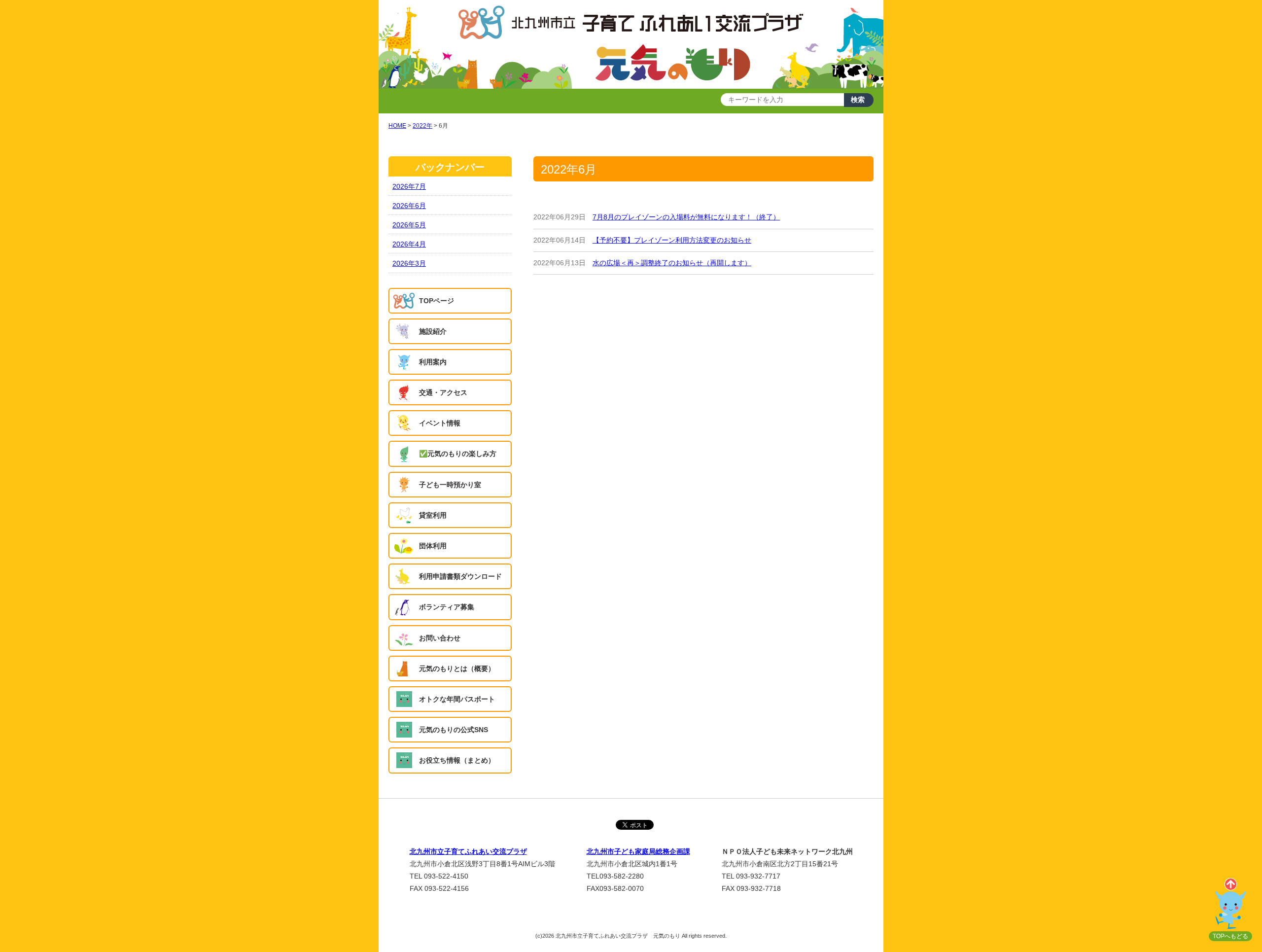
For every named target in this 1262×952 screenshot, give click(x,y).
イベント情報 (439, 423)
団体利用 (433, 546)
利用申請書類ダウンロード (460, 576)
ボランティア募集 (446, 607)
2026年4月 (409, 244)
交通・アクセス (443, 392)
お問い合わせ (439, 638)
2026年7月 (409, 186)
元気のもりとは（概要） (457, 668)
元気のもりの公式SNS (453, 730)
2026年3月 (409, 263)
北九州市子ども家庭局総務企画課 (638, 851)
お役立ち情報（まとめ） (457, 760)
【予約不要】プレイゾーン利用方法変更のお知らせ (672, 240)
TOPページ (436, 301)
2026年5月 (409, 225)
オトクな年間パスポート (457, 699)
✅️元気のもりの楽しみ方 (457, 454)
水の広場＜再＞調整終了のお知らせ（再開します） (672, 263)
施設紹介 (433, 331)
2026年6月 (409, 206)
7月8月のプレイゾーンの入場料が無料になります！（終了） (686, 217)
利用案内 (433, 362)
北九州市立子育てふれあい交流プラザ (468, 851)
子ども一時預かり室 (450, 485)
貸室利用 (433, 515)
